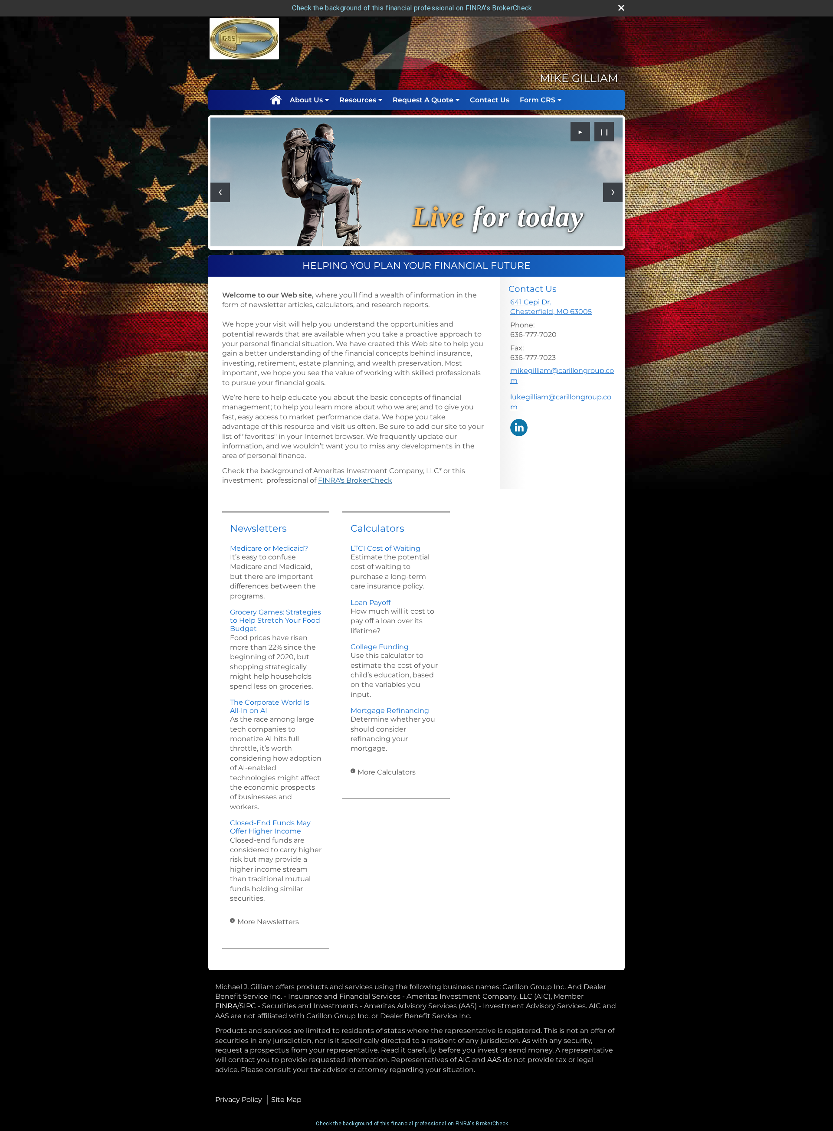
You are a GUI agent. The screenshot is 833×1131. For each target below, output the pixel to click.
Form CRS (537, 100)
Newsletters (258, 528)
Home (275, 100)
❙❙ (604, 132)
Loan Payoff (370, 602)
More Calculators (386, 772)
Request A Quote (423, 100)
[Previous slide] (220, 192)
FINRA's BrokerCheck (355, 480)
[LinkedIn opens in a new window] (519, 427)
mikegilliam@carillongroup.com (562, 375)
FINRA (226, 1006)
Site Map (286, 1099)
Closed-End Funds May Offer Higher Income (270, 827)
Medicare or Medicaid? (269, 548)
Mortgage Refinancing (390, 710)
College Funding (380, 647)
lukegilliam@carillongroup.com (560, 402)
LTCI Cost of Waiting (385, 548)
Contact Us (489, 100)
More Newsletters (268, 922)
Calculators (377, 528)
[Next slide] (613, 192)
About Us (306, 100)
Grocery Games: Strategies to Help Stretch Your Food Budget (275, 620)
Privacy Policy (238, 1099)
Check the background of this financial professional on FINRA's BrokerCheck (412, 8)
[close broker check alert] (621, 7)
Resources (357, 100)
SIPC (247, 1006)
